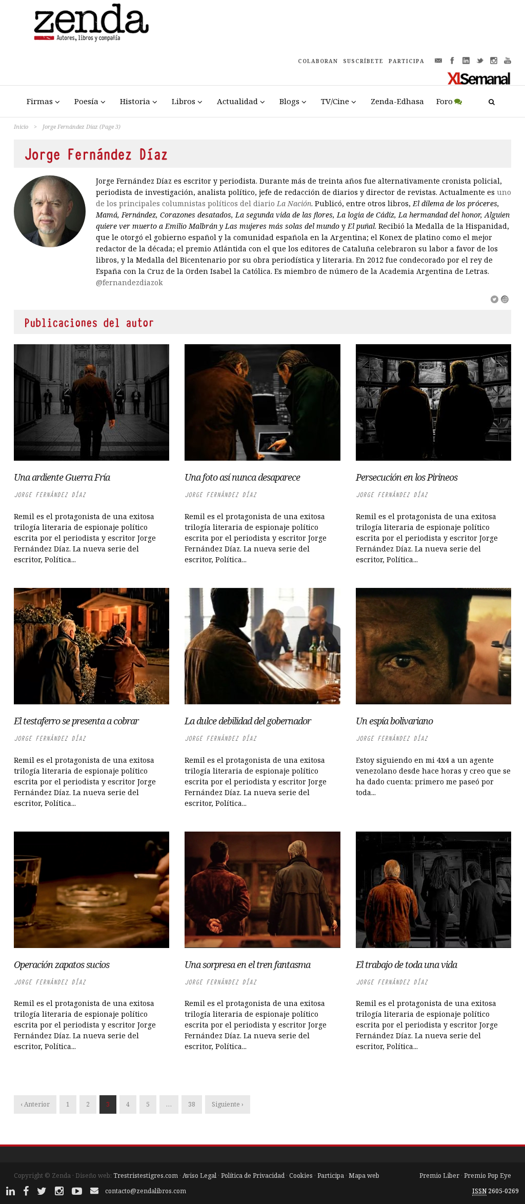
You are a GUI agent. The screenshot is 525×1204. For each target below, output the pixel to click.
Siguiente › (228, 1104)
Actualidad (237, 101)
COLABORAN (318, 61)
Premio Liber (439, 1175)
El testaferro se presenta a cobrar (76, 721)
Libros (183, 101)
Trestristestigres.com (145, 1175)
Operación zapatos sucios (61, 964)
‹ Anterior (35, 1104)
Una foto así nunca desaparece (242, 477)
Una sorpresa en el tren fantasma (247, 964)
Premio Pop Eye (487, 1175)
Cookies (301, 1175)
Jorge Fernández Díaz (50, 494)
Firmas (40, 101)
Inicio (21, 126)
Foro (444, 101)
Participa (330, 1175)
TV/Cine (335, 101)
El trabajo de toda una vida (406, 964)
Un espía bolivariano (394, 721)
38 (191, 1104)
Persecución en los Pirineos (406, 477)
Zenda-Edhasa (397, 101)
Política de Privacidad (253, 1175)
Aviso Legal (199, 1175)
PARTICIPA (407, 61)
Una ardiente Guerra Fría (62, 477)
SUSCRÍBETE (363, 61)
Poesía (86, 101)
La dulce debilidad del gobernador (248, 721)
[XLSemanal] (479, 78)
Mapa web (364, 1175)
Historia (135, 101)
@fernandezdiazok (129, 282)
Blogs (289, 101)
